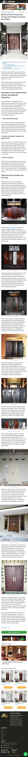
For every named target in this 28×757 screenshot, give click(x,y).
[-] (2, 752)
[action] (26, 754)
